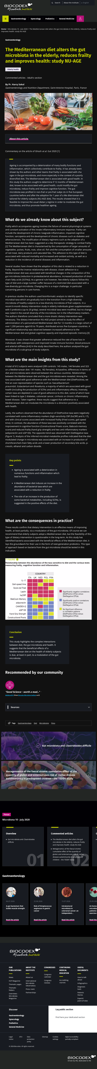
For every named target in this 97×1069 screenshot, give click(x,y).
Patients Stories (80, 993)
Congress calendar (47, 975)
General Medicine (66, 19)
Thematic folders (12, 989)
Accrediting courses (63, 981)
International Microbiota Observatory (31, 983)
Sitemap (45, 1037)
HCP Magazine (14, 981)
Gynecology (36, 19)
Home (3, 29)
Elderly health (13, 69)
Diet (35, 723)
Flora (53, 723)
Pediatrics (49, 19)
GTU (20, 1037)
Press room (30, 989)
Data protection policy (30, 1039)
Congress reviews (47, 981)
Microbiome (44, 723)
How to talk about (81, 978)
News (11, 977)
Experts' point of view (82, 999)
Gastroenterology (18, 19)
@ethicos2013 (9, 695)
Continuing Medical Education (64, 970)
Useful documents (82, 968)
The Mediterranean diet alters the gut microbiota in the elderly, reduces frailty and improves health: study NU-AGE (69, 842)
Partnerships (31, 992)
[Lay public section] (80, 19)
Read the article (12, 920)
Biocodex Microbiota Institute (27, 695)
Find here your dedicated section (70, 1017)
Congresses (49, 967)
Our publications (15, 968)
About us (29, 977)
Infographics (82, 983)
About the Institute (71, 3)
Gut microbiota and (21, 840)
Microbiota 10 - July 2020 (18, 29)
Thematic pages (15, 984)
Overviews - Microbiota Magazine (13, 995)
